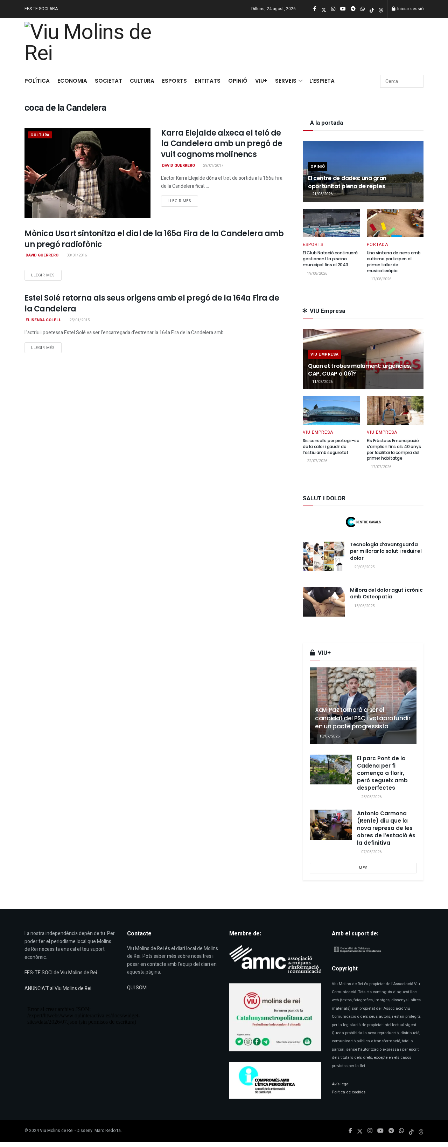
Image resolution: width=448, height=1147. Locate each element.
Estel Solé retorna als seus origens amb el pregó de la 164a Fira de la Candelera (151, 303)
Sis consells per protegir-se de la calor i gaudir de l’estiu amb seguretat (331, 446)
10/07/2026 (329, 736)
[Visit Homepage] (91, 44)
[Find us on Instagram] (370, 1131)
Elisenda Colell (43, 320)
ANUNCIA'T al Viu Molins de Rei (57, 988)
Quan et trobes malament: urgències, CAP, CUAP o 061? (359, 370)
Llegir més (183, 201)
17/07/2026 (380, 467)
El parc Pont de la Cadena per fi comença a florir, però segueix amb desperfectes (382, 773)
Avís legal (341, 1084)
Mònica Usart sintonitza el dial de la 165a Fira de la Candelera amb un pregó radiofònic (154, 239)
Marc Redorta (107, 1130)
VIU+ (261, 80)
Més (363, 868)
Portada (377, 244)
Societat (108, 80)
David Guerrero (178, 166)
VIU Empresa (324, 354)
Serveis (285, 80)
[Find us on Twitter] (360, 1131)
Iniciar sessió (410, 9)
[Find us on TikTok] (372, 9)
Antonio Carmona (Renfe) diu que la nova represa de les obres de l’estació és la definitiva (386, 828)
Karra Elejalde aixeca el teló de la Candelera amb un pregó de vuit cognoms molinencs (221, 144)
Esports (174, 80)
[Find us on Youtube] (380, 1131)
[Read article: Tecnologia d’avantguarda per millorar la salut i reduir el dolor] (324, 556)
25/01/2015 (79, 320)
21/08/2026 (321, 194)
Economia (72, 80)
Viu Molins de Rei (57, 1130)
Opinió (237, 80)
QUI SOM (137, 987)
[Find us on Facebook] (350, 1131)
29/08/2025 (363, 567)
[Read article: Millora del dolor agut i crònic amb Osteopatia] (324, 602)
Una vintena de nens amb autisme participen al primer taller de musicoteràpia (394, 261)
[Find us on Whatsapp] (401, 1131)
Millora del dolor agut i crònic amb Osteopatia (386, 593)
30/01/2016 (76, 255)
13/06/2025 (363, 606)
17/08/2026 (380, 279)
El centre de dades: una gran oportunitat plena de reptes (347, 182)
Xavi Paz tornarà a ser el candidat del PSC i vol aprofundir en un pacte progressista (363, 718)
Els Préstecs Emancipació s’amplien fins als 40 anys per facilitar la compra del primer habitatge (394, 449)
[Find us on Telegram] (391, 1131)
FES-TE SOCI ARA (41, 9)
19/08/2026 (316, 273)
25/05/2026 (371, 797)
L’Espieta (322, 80)
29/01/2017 (212, 166)
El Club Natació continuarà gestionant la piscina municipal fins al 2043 (330, 259)
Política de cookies (348, 1092)
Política (37, 80)
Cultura (142, 80)
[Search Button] (417, 81)
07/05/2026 (371, 852)
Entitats (207, 80)
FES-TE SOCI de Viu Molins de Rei (60, 972)
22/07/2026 (316, 461)
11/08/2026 (321, 382)
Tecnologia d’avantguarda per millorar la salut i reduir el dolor (386, 551)
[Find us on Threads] (381, 9)
